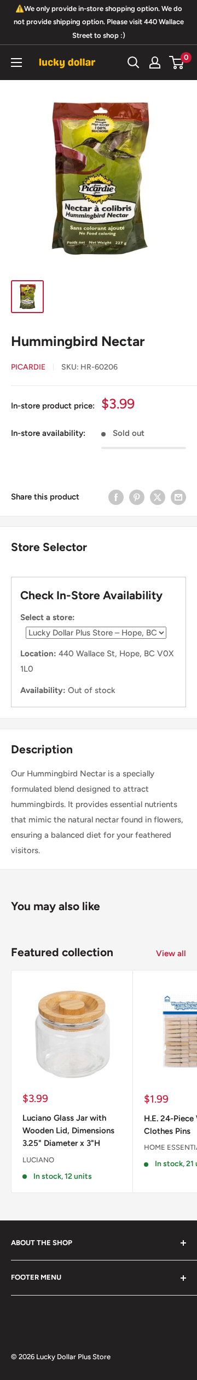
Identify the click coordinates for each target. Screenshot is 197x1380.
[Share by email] (178, 496)
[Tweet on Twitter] (157, 496)
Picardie (28, 367)
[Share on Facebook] (116, 496)
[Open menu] (16, 62)
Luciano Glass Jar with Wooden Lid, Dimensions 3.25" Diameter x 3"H (68, 1131)
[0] (177, 62)
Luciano (38, 1160)
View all (171, 953)
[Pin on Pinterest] (136, 496)
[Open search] (134, 62)
